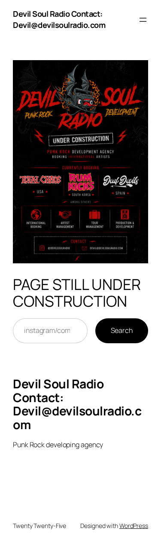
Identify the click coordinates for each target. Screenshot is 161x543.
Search (122, 330)
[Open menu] (143, 20)
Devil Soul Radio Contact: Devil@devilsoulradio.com (59, 19)
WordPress (133, 526)
